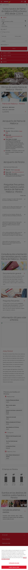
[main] (14, 558)
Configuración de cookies (14, 563)
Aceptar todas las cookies (14, 567)
